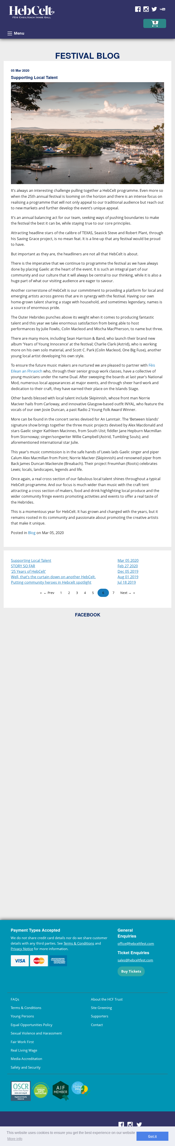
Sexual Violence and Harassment (36, 1033)
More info (14, 1139)
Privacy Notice (22, 948)
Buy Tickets (131, 971)
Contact (97, 1024)
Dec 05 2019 (128, 571)
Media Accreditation (26, 1058)
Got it (152, 1136)
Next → (125, 593)
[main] (87, 305)
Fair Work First (22, 1042)
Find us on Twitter (154, 9)
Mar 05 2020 (128, 560)
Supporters (99, 1016)
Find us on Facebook (138, 9)
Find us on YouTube (162, 9)
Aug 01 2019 (128, 576)
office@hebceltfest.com (136, 943)
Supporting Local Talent (31, 560)
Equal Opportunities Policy (31, 1024)
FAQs (15, 999)
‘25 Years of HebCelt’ (28, 571)
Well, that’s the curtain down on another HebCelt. (53, 576)
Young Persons (22, 1016)
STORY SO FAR (23, 565)
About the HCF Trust (107, 999)
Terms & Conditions (79, 943)
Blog (32, 532)
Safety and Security (26, 1067)
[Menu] (10, 33)
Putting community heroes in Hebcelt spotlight (51, 582)
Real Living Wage (24, 1050)
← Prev (49, 593)
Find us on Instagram (146, 9)
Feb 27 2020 (128, 565)
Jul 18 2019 (127, 582)
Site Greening (101, 1007)
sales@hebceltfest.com (135, 960)
